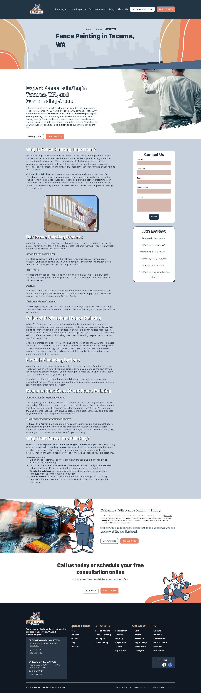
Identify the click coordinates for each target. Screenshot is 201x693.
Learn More (90, 590)
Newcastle (158, 651)
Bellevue (157, 635)
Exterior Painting (103, 635)
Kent (136, 631)
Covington (139, 651)
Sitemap (171, 687)
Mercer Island (160, 643)
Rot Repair (100, 639)
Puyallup (119, 639)
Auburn (118, 647)
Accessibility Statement (139, 687)
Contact (75, 647)
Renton (137, 635)
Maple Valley (140, 643)
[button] (61, 9)
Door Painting (101, 643)
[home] (36, 9)
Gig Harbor (120, 651)
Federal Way (121, 631)
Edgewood (120, 643)
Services (75, 635)
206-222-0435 (166, 9)
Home (74, 631)
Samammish (159, 639)
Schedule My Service (142, 9)
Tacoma (119, 635)
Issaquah (157, 647)
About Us (123, 9)
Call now (106, 528)
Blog (73, 643)
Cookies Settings (158, 687)
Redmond (139, 639)
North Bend (140, 647)
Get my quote (35, 136)
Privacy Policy (121, 687)
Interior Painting (102, 631)
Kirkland (157, 631)
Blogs (112, 9)
